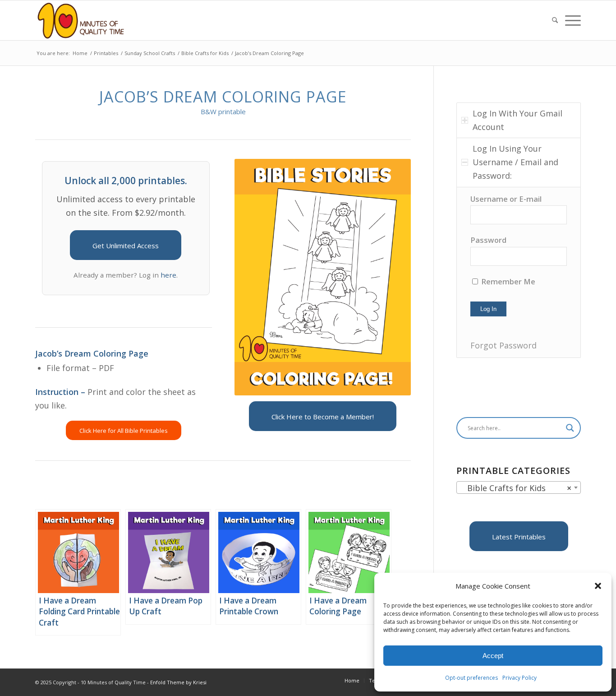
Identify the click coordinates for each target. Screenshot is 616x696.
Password (488, 240)
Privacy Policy (519, 678)
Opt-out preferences (471, 678)
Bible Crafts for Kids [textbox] (515, 488)
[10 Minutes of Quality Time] (81, 20)
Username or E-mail (506, 199)
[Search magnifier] (570, 428)
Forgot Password (503, 345)
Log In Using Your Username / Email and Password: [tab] (515, 162)
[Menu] (571, 20)
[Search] (554, 20)
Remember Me (507, 281)
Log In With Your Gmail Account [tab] (517, 120)
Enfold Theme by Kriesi (178, 682)
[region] (518, 272)
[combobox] (518, 487)
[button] (597, 585)
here (168, 274)
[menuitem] (554, 20)
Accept (493, 655)
